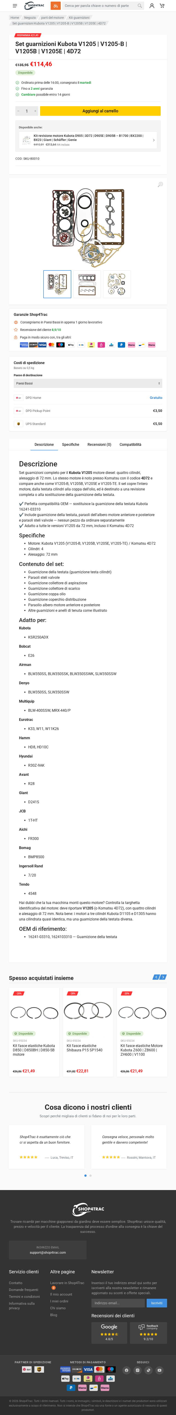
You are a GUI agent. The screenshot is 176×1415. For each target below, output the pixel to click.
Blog (53, 1315)
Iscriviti (156, 1303)
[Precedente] (156, 977)
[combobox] (88, 383)
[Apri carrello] (162, 5)
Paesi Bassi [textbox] (24, 383)
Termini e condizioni (24, 1297)
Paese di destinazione (28, 375)
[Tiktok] (148, 1370)
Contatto (15, 1283)
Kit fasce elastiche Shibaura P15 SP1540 (84, 1048)
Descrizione (44, 444)
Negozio (30, 17)
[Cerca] (139, 6)
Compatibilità (130, 444)
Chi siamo (58, 1308)
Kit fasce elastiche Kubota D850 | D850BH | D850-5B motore (34, 1050)
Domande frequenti (23, 1290)
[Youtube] (159, 1370)
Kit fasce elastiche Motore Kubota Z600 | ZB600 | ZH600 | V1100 (141, 1050)
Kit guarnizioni (79, 17)
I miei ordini (59, 1301)
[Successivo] (163, 977)
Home (15, 17)
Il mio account (61, 1294)
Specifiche (70, 444)
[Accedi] (152, 5)
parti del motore (52, 17)
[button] (85, 1175)
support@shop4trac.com (48, 1252)
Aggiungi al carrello (100, 110)
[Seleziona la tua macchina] (56, 6)
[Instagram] (137, 1370)
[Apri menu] (15, 5)
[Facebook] (126, 1370)
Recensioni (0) (99, 444)
